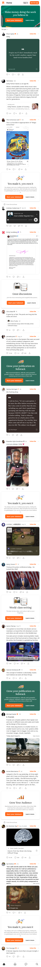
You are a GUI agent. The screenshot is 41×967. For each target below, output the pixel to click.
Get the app (34, 3)
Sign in (25, 3)
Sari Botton (10, 864)
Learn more (30, 20)
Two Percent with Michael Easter (19, 758)
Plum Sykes (10, 34)
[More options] (38, 33)
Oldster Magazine (15, 905)
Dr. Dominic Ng (11, 826)
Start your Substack (14, 20)
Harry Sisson (10, 564)
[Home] (3, 2)
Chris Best (9, 311)
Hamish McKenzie (12, 670)
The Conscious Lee (12, 120)
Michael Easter (11, 714)
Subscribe (33, 34)
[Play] (8, 544)
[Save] (36, 69)
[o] (18, 466)
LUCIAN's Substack (16, 549)
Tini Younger (10, 948)
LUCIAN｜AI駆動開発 (13, 524)
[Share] (22, 74)
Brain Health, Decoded (17, 848)
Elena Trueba (14, 321)
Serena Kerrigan (11, 389)
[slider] (17, 220)
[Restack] (18, 74)
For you (4, 29)
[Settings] (38, 544)
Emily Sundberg (11, 232)
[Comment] (14, 225)
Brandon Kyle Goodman (14, 441)
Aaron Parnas (11, 626)
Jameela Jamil (11, 336)
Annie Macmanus (12, 771)
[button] (36, 220)
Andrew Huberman (13, 208)
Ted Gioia (9, 81)
